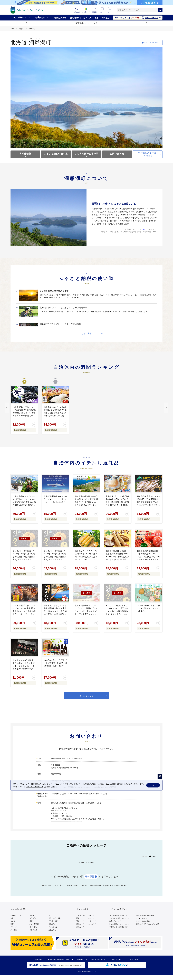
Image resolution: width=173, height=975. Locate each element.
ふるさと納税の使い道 (56, 153)
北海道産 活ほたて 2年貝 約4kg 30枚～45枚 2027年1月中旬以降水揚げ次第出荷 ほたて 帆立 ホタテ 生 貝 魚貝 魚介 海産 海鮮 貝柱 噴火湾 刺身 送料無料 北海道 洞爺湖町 (117, 505)
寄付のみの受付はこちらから (147, 154)
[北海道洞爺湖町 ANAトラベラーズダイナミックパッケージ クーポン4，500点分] (55, 483)
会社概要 (38, 959)
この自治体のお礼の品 (86, 153)
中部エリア (92, 918)
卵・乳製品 (33, 927)
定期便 (32, 915)
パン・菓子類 (34, 924)
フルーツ (14, 927)
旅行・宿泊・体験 (55, 918)
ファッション (53, 927)
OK (153, 785)
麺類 (31, 921)
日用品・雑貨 (53, 921)
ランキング (86, 18)
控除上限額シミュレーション (119, 924)
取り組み (105, 18)
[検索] (160, 10)
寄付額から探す (60, 18)
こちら (144, 229)
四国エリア (80, 924)
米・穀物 (14, 930)
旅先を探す (74, 18)
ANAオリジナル (16, 915)
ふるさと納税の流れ (143, 921)
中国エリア (92, 921)
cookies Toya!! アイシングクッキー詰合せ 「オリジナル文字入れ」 (148, 608)
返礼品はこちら (86, 695)
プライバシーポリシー (97, 959)
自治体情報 (25, 153)
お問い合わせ (117, 153)
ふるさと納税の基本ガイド (118, 915)
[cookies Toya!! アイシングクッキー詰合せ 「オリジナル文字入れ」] (148, 593)
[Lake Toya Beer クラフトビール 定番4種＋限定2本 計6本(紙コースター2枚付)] (55, 647)
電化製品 (52, 924)
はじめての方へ (141, 918)
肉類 (12, 918)
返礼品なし (52, 930)
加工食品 (33, 918)
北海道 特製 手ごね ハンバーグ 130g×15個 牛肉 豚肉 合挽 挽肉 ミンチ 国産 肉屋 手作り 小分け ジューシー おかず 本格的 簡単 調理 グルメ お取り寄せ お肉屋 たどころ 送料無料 (24, 614)
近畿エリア (80, 921)
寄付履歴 (89, 876)
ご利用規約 (79, 959)
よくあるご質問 (132, 959)
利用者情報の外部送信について (58, 959)
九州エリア (92, 924)
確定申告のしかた (115, 921)
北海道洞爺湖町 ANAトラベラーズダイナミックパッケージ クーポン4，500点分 (55, 499)
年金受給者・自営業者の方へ (119, 927)
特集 (96, 18)
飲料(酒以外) (34, 930)
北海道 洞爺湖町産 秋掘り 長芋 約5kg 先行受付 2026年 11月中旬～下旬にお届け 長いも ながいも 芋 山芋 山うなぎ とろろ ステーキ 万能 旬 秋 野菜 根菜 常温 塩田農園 (117, 559)
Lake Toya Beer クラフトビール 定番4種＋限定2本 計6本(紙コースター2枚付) (55, 663)
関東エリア (80, 918)
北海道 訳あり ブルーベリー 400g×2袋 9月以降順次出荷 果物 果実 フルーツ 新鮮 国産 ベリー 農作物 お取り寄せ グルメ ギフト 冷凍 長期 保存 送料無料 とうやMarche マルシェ (24, 415)
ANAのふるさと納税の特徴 (145, 915)
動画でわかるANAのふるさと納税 (147, 924)
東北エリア (92, 915)
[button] (26, 23)
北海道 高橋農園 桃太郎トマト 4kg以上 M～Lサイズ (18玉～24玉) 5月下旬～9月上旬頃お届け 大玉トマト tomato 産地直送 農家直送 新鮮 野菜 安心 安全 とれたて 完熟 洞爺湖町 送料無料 (148, 559)
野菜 (12, 924)
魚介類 (13, 921)
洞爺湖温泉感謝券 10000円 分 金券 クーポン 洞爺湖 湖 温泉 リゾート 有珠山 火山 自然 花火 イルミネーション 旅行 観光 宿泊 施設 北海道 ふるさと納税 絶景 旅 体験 (86, 505)
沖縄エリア (80, 927)
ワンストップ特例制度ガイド (119, 918)
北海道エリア (80, 915)
